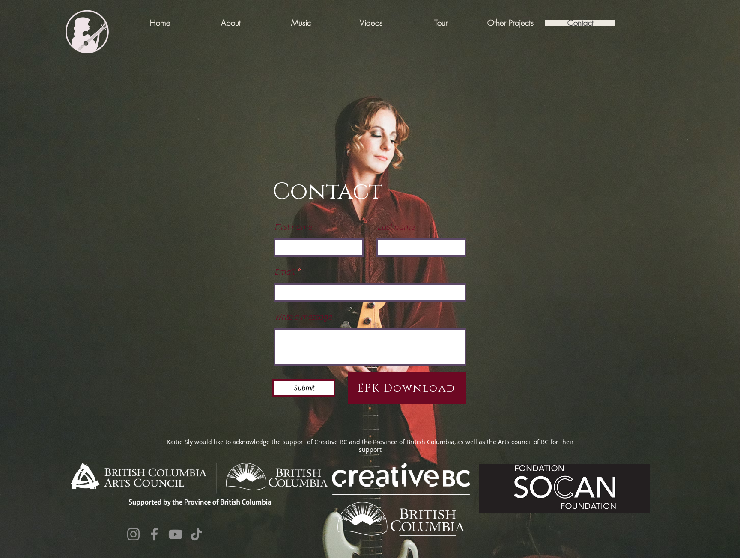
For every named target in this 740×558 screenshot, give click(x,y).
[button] (510, 23)
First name (293, 227)
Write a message (303, 317)
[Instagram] (133, 534)
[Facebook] (154, 534)
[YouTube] (175, 534)
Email (285, 272)
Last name (396, 227)
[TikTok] (196, 534)
